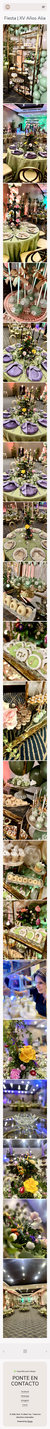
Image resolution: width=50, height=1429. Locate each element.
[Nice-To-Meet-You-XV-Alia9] (25, 800)
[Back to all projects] (25, 1350)
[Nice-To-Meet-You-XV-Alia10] (25, 720)
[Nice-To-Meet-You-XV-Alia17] (25, 292)
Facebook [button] (25, 1391)
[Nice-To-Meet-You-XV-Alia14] (25, 471)
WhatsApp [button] (25, 1396)
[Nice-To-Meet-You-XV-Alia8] (25, 870)
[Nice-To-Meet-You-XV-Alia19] (25, 143)
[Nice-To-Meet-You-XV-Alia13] (25, 531)
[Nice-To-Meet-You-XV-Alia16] (25, 352)
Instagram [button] (25, 1400)
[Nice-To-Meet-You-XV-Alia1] (25, 1298)
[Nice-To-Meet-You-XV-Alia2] (25, 1228)
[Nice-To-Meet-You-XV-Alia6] (25, 989)
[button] (43, 7)
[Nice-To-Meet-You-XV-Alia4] (25, 1109)
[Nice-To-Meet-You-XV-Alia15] (25, 412)
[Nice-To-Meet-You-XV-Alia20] (25, 63)
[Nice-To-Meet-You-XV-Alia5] (25, 1049)
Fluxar (30, 1421)
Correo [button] (25, 1405)
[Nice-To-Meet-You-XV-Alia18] (25, 222)
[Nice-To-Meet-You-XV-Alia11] (25, 651)
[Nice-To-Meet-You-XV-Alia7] (25, 930)
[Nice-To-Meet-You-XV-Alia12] (25, 591)
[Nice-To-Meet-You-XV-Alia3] (25, 1169)
